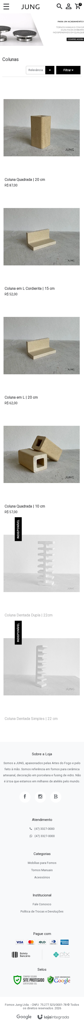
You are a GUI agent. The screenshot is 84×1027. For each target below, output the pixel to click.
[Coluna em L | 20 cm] (42, 354)
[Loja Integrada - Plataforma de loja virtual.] (53, 1017)
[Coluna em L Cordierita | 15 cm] (42, 245)
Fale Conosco (42, 904)
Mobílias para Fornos (42, 863)
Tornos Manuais (42, 870)
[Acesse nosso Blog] (55, 797)
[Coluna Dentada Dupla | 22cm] (42, 569)
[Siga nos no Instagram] (40, 797)
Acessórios (42, 877)
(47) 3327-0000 (44, 828)
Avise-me (42, 612)
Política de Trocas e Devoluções (42, 911)
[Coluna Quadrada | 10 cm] (42, 462)
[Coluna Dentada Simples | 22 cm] (42, 672)
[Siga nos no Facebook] (25, 797)
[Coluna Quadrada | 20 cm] (42, 136)
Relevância (35, 70)
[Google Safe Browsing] (58, 979)
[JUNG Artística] (30, 7)
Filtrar (67, 70)
